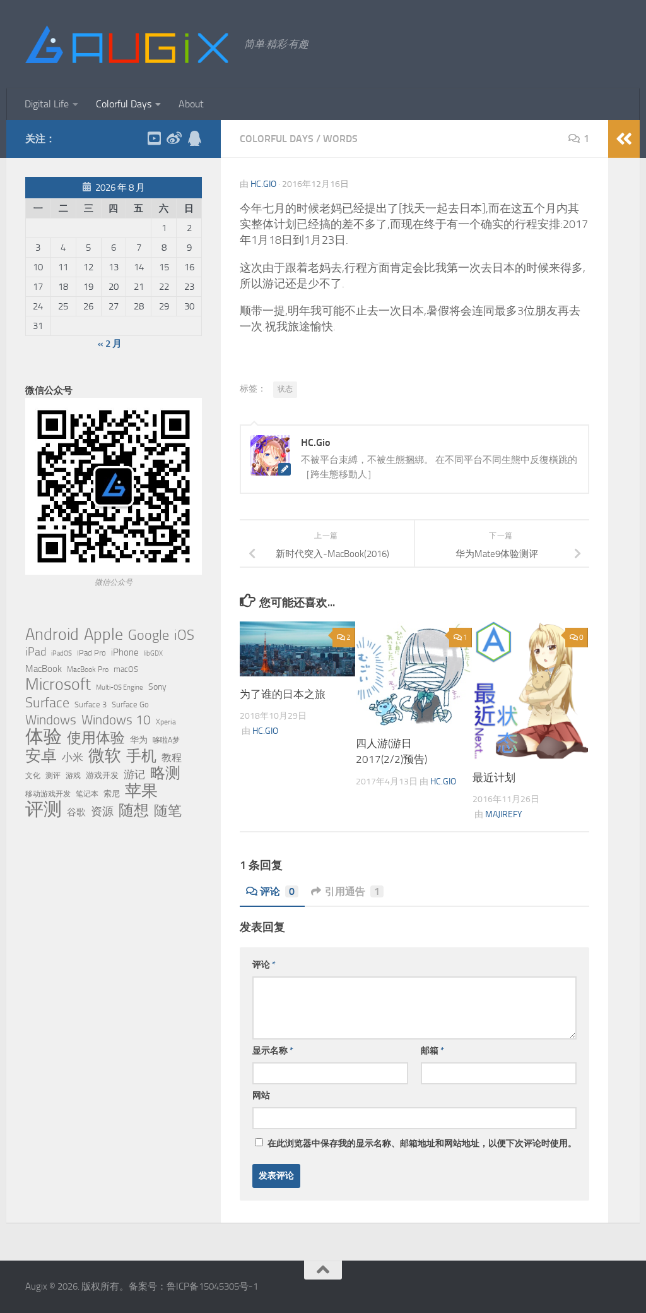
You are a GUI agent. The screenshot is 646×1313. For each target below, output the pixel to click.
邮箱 (432, 1050)
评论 (277, 891)
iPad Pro (91, 652)
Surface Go (130, 704)
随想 (134, 810)
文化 (32, 775)
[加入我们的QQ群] (194, 138)
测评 (53, 775)
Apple (103, 634)
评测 (43, 809)
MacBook (43, 668)
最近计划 (494, 777)
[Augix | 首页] (128, 44)
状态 (285, 389)
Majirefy (503, 814)
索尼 (111, 793)
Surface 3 (90, 704)
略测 (165, 773)
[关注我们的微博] (174, 138)
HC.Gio (263, 184)
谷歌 (76, 812)
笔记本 (87, 793)
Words (340, 139)
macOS (126, 669)
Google (148, 635)
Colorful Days (123, 104)
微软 (104, 755)
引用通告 (352, 891)
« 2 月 (110, 343)
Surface (47, 702)
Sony (157, 686)
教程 (172, 758)
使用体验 (96, 738)
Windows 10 (116, 720)
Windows (50, 720)
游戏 (73, 775)
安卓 (41, 756)
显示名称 (272, 1050)
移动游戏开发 (48, 793)
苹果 (141, 790)
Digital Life (47, 104)
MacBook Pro (88, 669)
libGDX (153, 653)
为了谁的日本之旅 (283, 694)
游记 (134, 774)
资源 (102, 811)
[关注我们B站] (154, 138)
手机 (141, 756)
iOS (184, 635)
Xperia (166, 721)
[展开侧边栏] (624, 139)
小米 (72, 757)
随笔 (168, 810)
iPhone (125, 652)
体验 (43, 737)
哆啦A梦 (166, 740)
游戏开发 (102, 775)
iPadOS (61, 653)
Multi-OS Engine (119, 687)
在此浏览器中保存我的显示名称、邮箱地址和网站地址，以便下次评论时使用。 (422, 1143)
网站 (261, 1095)
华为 (139, 739)
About (191, 104)
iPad (35, 652)
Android (52, 634)
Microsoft (58, 684)
